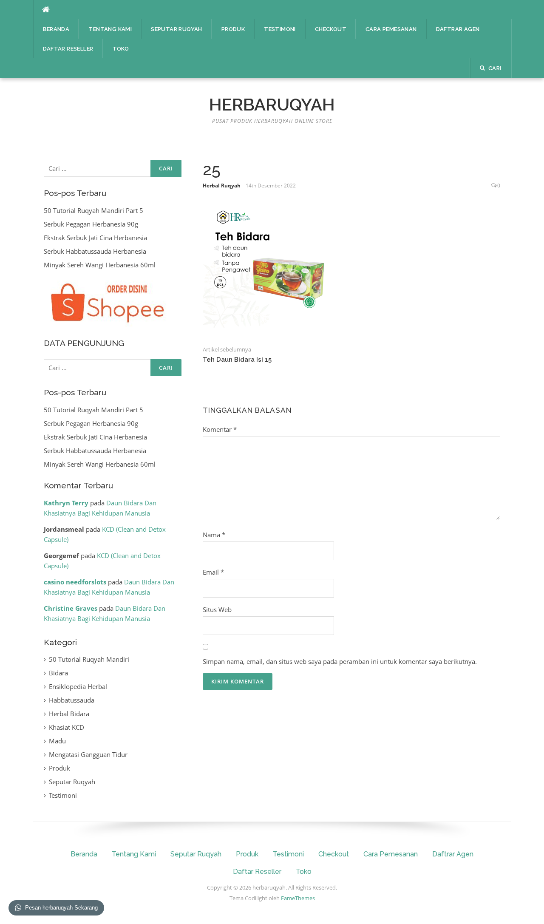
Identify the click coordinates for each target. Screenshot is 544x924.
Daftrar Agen (458, 29)
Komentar (220, 429)
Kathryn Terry (66, 503)
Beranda (56, 29)
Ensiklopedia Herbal (78, 686)
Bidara (58, 673)
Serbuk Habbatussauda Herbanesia (95, 251)
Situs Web (217, 609)
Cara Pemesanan (391, 29)
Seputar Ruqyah (176, 29)
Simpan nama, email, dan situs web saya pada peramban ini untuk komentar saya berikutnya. (340, 661)
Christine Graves (70, 608)
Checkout (330, 29)
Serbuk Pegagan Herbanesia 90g (91, 224)
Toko (121, 48)
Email (213, 572)
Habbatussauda (71, 700)
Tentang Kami (110, 29)
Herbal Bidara (69, 713)
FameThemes (298, 898)
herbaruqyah (272, 104)
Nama (214, 534)
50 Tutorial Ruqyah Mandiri (89, 659)
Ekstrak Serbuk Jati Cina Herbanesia (95, 237)
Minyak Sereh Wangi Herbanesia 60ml (100, 265)
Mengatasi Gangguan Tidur (88, 754)
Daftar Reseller (68, 48)
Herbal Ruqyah (222, 185)
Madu (57, 741)
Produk (233, 29)
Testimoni (280, 29)
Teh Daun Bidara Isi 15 (237, 359)
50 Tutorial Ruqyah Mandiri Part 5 (93, 210)
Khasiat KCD (66, 727)
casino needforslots (75, 582)
